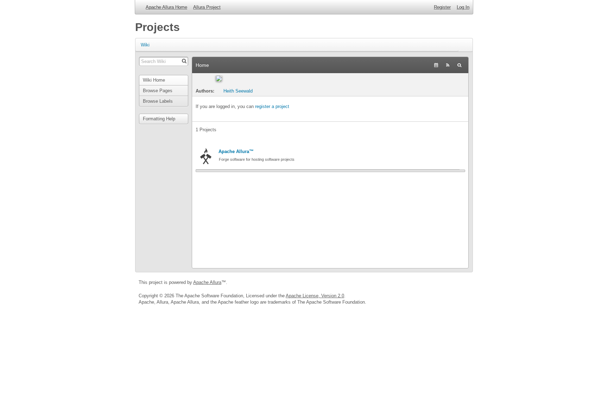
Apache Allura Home (166, 7)
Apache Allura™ (236, 151)
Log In (463, 7)
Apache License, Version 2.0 (315, 295)
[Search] (459, 65)
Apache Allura (207, 282)
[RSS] (447, 65)
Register (442, 7)
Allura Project (207, 7)
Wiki (145, 44)
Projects (157, 27)
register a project (272, 106)
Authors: (206, 91)
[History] (436, 65)
